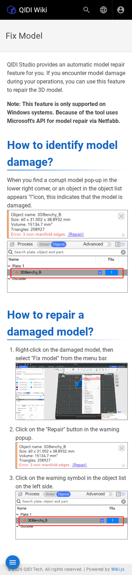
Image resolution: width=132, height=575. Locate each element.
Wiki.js (118, 569)
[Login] (120, 9)
